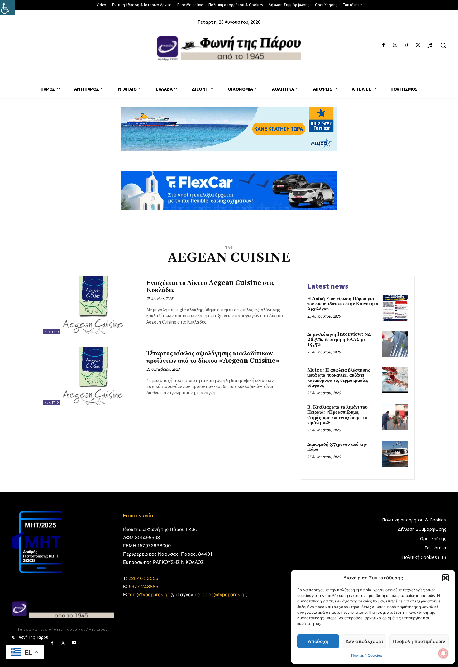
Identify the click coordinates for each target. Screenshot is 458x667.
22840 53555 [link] (143, 578)
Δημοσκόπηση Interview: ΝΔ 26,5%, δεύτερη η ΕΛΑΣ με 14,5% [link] (339, 339)
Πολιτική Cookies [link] (366, 655)
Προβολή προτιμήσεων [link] (419, 641)
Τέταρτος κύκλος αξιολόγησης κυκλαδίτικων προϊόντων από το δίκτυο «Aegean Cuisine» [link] (213, 357)
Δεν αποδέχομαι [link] (364, 641)
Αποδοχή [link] (318, 641)
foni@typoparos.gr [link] (148, 594)
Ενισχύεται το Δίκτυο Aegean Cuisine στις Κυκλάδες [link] (210, 286)
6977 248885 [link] (143, 586)
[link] (7, 7)
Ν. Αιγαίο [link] (52, 332)
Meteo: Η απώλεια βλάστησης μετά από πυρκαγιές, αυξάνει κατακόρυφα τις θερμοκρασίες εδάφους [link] (338, 378)
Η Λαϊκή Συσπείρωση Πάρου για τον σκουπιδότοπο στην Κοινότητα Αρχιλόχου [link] (342, 304)
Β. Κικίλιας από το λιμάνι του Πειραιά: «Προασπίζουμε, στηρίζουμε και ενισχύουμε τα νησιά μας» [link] (337, 415)
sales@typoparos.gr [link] (224, 594)
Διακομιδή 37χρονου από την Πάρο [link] (337, 447)
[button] (445, 578)
